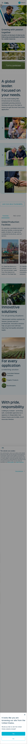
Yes (13, 734)
